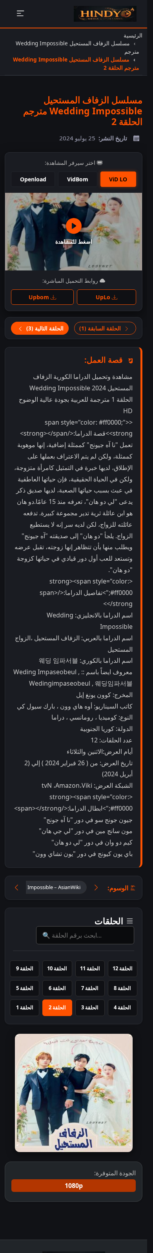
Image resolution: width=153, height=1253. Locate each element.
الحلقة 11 (90, 968)
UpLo (104, 297)
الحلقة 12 (123, 968)
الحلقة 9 (24, 968)
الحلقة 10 (57, 968)
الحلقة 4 (122, 1007)
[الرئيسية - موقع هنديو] (105, 14)
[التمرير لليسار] (16, 887)
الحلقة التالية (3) (44, 328)
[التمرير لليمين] (96, 887)
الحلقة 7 (89, 988)
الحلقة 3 (89, 1007)
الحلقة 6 (57, 988)
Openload (33, 179)
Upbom (40, 297)
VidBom (77, 179)
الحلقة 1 (24, 1007)
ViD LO (118, 179)
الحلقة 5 (24, 988)
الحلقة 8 (122, 988)
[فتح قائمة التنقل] (20, 14)
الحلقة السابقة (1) (100, 328)
